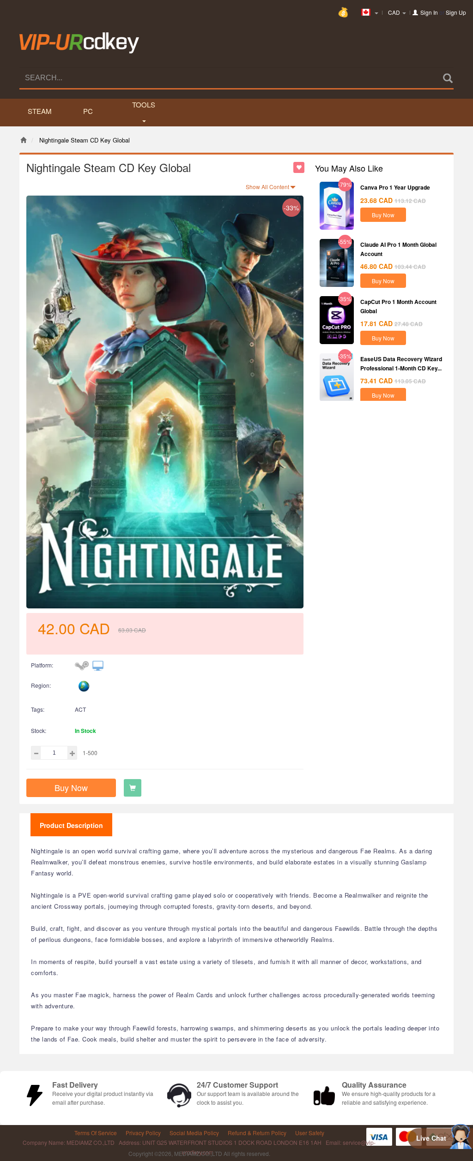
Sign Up (456, 12)
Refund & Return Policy (257, 1133)
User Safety (309, 1133)
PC (88, 111)
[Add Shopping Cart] (132, 788)
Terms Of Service (95, 1133)
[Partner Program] (345, 9)
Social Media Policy (194, 1133)
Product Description (71, 825)
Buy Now (71, 787)
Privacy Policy (143, 1133)
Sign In (429, 12)
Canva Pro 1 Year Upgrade (395, 187)
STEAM (40, 111)
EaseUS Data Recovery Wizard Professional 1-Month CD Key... (401, 363)
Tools (143, 104)
